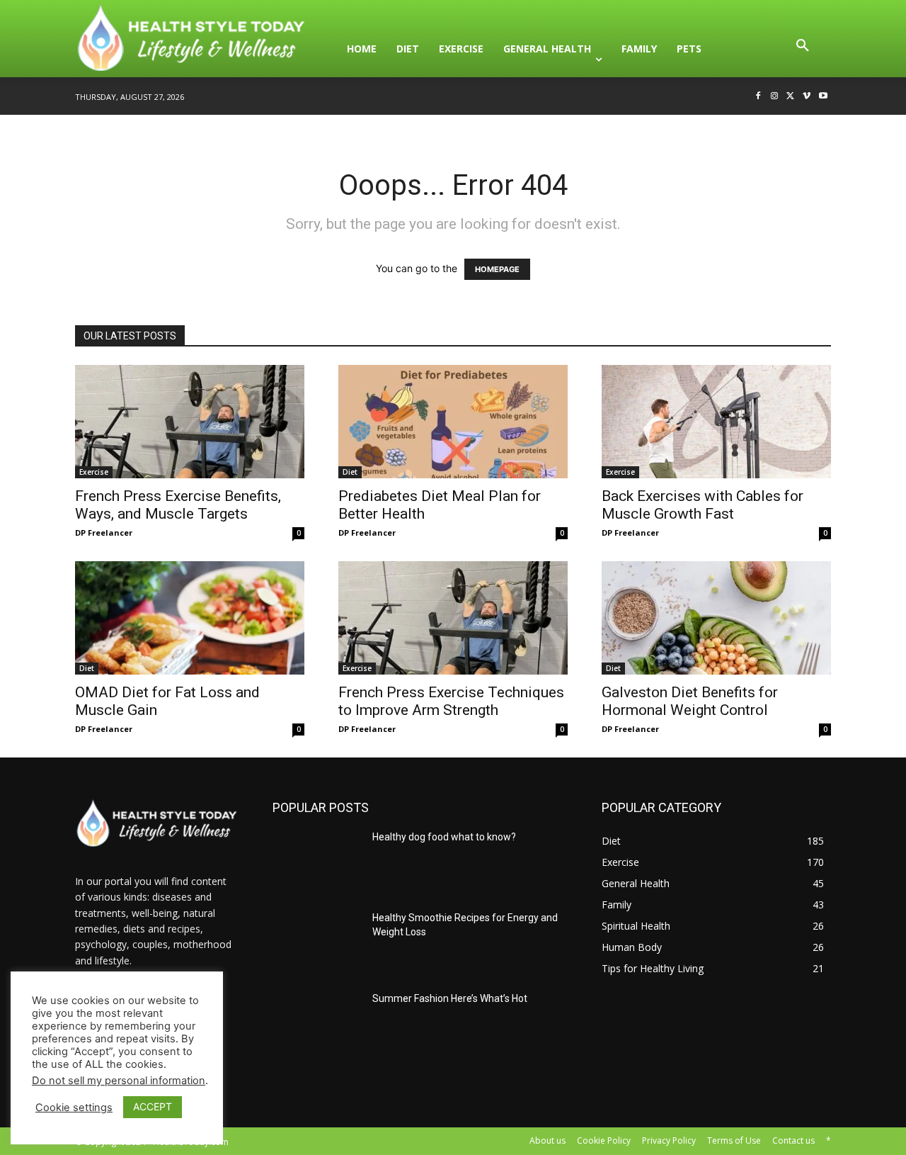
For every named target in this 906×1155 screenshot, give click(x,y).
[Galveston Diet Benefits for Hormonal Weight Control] (716, 618)
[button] (802, 49)
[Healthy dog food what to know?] (317, 861)
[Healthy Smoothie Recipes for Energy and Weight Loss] (317, 942)
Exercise (93, 472)
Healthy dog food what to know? (444, 837)
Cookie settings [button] (74, 1107)
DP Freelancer (103, 532)
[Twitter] (791, 97)
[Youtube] (823, 97)
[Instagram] (775, 97)
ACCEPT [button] (152, 1106)
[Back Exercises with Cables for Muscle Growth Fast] (716, 421)
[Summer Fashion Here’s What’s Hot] (317, 1023)
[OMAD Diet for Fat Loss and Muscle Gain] (189, 618)
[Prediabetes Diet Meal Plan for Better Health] (453, 421)
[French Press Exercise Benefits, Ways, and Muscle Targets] (189, 421)
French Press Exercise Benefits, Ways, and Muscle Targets (178, 505)
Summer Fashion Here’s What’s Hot (449, 998)
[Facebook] (758, 97)
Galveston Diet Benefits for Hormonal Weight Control (690, 701)
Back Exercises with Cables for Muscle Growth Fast (702, 505)
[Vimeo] (806, 97)
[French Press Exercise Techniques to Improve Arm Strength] (453, 618)
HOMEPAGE (497, 269)
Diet (350, 472)
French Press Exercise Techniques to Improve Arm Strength (451, 701)
